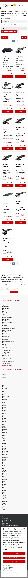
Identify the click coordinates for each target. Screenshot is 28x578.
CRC (3, 404)
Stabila (4, 495)
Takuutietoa (5, 523)
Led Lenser (4, 449)
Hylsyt (3, 309)
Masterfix (4, 454)
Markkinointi (8, 571)
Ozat (3, 473)
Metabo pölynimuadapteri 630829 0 (7, 58)
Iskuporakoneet (6, 313)
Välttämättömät (9, 565)
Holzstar (4, 431)
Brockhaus (4, 398)
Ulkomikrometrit (6, 355)
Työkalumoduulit (6, 350)
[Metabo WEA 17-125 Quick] (7, 157)
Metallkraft (5, 457)
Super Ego (4, 501)
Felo (3, 416)
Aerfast (4, 377)
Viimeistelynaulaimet (7, 360)
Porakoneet (5, 338)
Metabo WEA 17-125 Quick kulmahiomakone (7, 166)
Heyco (3, 426)
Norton (4, 467)
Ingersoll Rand (5, 434)
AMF (3, 383)
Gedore (4, 421)
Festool (4, 418)
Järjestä (4, 37)
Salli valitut (14, 561)
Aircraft (4, 380)
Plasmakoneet (5, 336)
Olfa (3, 468)
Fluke (3, 420)
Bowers (4, 393)
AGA (3, 379)
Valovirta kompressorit (7, 358)
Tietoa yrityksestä (6, 520)
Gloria (3, 423)
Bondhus (4, 390)
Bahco (3, 385)
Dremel (4, 410)
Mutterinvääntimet (6, 330)
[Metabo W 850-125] (20, 50)
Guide (3, 424)
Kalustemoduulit (6, 316)
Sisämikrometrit (6, 346)
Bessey (4, 387)
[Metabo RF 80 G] (7, 85)
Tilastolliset (8, 569)
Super (3, 500)
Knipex (3, 445)
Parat (3, 476)
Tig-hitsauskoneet (6, 349)
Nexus (3, 464)
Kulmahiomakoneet (6, 321)
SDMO (3, 492)
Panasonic (4, 475)
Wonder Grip (5, 508)
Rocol (3, 486)
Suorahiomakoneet (6, 347)
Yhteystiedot (5, 518)
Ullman (4, 503)
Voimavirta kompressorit (8, 361)
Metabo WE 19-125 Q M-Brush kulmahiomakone (20, 166)
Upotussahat (5, 357)
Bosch (3, 391)
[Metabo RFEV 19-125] (7, 231)
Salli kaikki (14, 554)
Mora (3, 462)
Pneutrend (4, 479)
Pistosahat (4, 335)
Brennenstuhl (5, 396)
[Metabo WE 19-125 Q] (20, 157)
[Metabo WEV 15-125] (20, 120)
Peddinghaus (5, 478)
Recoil (3, 482)
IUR (3, 437)
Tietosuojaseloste (6, 522)
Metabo (4, 456)
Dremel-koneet (5, 306)
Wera (3, 506)
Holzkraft (4, 429)
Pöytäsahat (5, 344)
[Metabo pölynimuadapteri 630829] (7, 50)
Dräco (3, 412)
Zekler (3, 511)
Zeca (3, 509)
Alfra (3, 382)
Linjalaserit (4, 325)
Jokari (3, 438)
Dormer (4, 409)
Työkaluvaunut (5, 352)
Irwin (3, 435)
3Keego (4, 374)
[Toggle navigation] (0, 8)
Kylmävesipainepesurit (7, 324)
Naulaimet (4, 333)
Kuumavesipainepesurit (7, 322)
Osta (7, 76)
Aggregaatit (5, 305)
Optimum (4, 470)
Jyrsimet (4, 314)
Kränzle (4, 448)
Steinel (4, 498)
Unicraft (4, 505)
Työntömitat (5, 354)
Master (4, 453)
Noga (3, 465)
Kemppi (4, 443)
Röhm (3, 489)
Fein (3, 415)
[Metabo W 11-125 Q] (20, 85)
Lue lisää (14, 292)
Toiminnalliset (9, 567)
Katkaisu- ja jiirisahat (7, 317)
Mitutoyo (4, 460)
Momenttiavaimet (6, 327)
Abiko (3, 376)
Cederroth (4, 399)
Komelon (4, 446)
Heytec (4, 427)
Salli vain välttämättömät (10, 558)
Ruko (3, 487)
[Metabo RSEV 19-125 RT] (20, 194)
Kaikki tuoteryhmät (6, 365)
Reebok (4, 484)
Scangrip (4, 490)
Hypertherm (5, 432)
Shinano (4, 493)
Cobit (3, 402)
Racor (3, 481)
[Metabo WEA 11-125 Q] (7, 120)
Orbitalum (4, 471)
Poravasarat (5, 339)
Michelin (4, 459)
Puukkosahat (5, 343)
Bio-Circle (4, 388)
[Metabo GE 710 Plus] (7, 194)
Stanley (4, 497)
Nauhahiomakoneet (6, 332)
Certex (3, 401)
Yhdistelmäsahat (6, 363)
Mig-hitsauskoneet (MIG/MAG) (9, 328)
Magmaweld (5, 451)
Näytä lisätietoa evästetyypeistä (12, 573)
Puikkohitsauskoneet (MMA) (8, 341)
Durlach (4, 413)
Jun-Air (4, 440)
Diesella (4, 407)
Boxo (3, 394)
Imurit (3, 311)
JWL (3, 442)
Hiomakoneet (5, 308)
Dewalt (4, 405)
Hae (23, 5)
